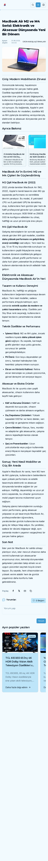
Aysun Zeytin (4, 42)
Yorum (41, 621)
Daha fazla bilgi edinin (16, 687)
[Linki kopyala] (30, 591)
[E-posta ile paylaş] (25, 591)
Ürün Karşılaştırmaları (34, 42)
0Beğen (40, 600)
